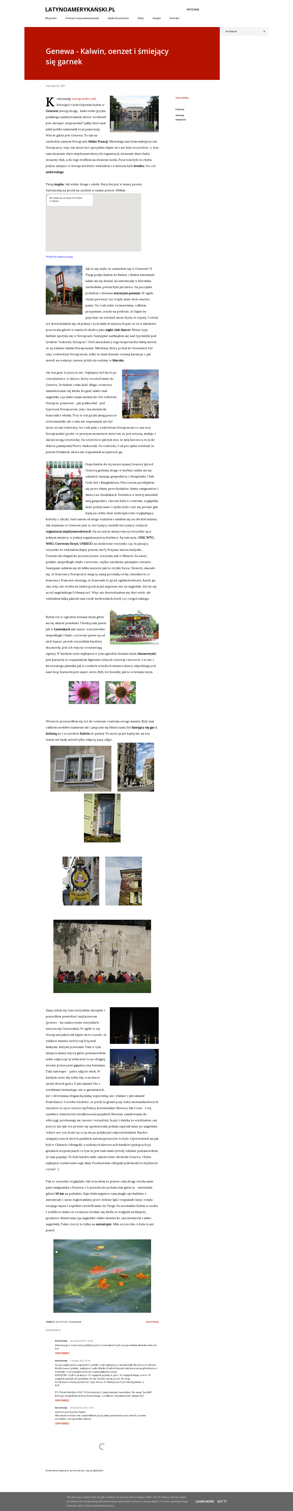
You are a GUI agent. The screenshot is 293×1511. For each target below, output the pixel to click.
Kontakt (174, 18)
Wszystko (51, 18)
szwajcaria (180, 119)
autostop (179, 115)
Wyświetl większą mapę (59, 256)
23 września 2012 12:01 (82, 1407)
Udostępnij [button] (181, 97)
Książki (157, 18)
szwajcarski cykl (84, 99)
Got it (222, 1501)
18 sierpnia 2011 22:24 (81, 1340)
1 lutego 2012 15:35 (80, 1360)
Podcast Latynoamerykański (82, 18)
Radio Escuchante (118, 18)
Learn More (204, 1501)
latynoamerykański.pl (80, 9)
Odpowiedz (62, 1353)
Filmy (141, 18)
